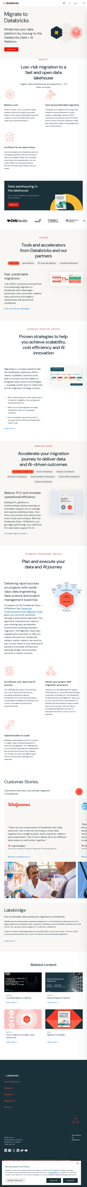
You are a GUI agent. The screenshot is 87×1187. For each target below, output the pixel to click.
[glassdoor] (22, 1150)
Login (75, 3)
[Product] (12, 1088)
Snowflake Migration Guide (15, 533)
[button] (69, 3)
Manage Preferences (15, 1180)
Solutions (8, 1094)
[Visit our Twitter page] (13, 1150)
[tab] (14, 263)
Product (7, 1088)
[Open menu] (84, 3)
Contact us (11, 49)
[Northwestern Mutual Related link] (62, 220)
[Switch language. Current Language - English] (64, 3)
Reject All (53, 1180)
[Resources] (14, 1100)
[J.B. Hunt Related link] (43, 220)
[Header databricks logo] (11, 3)
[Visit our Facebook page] (9, 1150)
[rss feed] (18, 1150)
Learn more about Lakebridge (16, 308)
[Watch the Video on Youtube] (26, 1150)
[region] (41, 1173)
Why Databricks (11, 1081)
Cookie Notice (53, 1172)
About (7, 1107)
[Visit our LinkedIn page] (5, 1150)
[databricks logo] (11, 1075)
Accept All (70, 1180)
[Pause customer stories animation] (84, 221)
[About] (11, 1107)
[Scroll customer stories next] (79, 791)
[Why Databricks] (19, 1081)
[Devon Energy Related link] (28, 220)
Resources (8, 1101)
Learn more (9, 428)
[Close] (77, 1163)
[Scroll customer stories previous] (71, 791)
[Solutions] (14, 1094)
